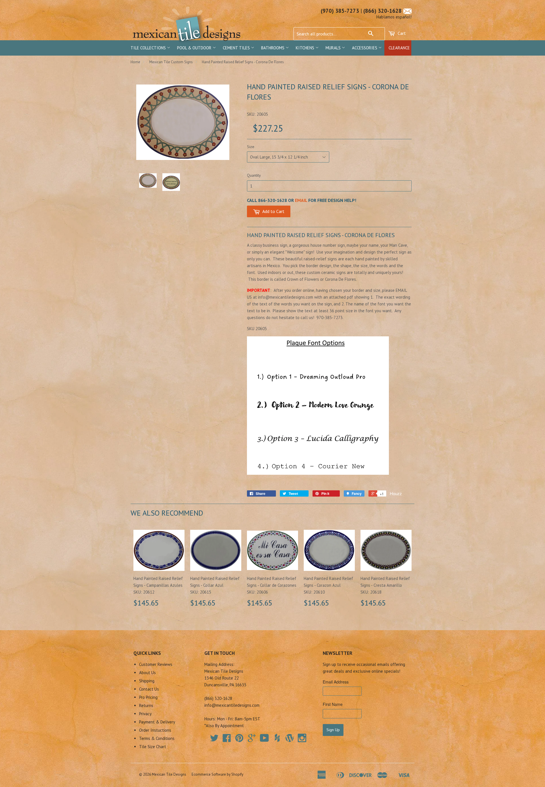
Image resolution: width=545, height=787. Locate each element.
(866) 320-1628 (382, 10)
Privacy (145, 713)
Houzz (396, 493)
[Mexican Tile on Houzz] (277, 738)
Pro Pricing (148, 697)
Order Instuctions (155, 730)
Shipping (146, 680)
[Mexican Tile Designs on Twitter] (214, 739)
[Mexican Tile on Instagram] (302, 738)
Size (250, 146)
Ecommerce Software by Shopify (217, 774)
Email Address (336, 682)
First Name (333, 704)
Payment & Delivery (157, 722)
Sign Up (333, 729)
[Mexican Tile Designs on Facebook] (227, 739)
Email (301, 200)
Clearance (399, 47)
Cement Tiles (237, 47)
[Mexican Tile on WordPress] (289, 738)
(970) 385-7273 (340, 10)
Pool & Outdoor (195, 47)
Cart (401, 33)
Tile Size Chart (152, 746)
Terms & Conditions (157, 738)
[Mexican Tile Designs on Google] (252, 739)
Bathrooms (273, 47)
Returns (146, 705)
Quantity (254, 175)
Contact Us (149, 689)
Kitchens (305, 47)
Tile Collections (149, 47)
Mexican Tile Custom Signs (171, 62)
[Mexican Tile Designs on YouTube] (264, 739)
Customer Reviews (155, 664)
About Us (147, 672)
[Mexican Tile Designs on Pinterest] (239, 739)
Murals (334, 47)
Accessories (365, 47)
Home (135, 62)
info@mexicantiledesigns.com (231, 705)
